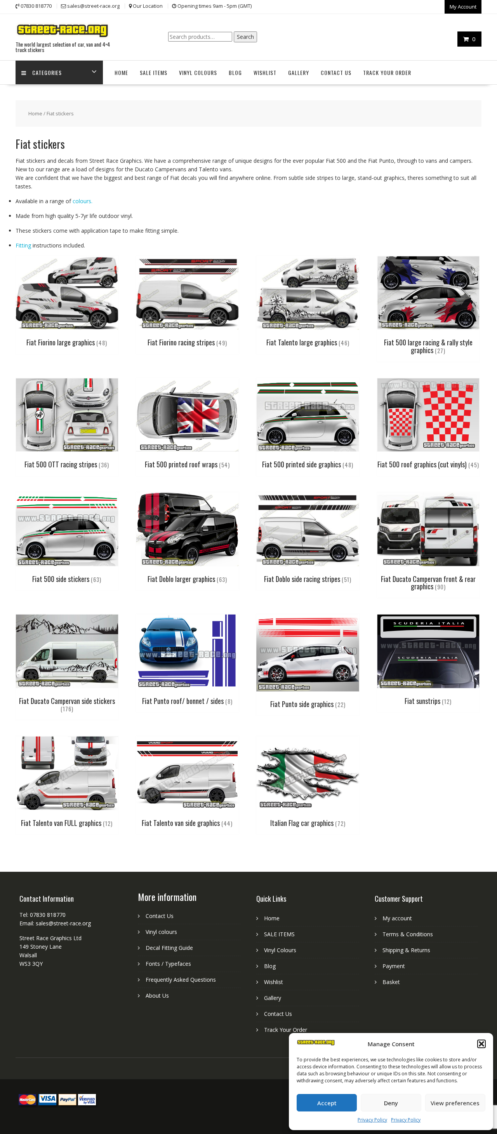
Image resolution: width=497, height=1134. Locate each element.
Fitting (23, 245)
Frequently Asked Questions (181, 979)
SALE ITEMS (153, 72)
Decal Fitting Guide (169, 947)
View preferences (455, 1103)
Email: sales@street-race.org (55, 923)
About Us (157, 995)
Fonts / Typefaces (168, 963)
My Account (463, 6)
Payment (393, 966)
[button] (481, 1044)
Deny (391, 1103)
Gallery (298, 72)
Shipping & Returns (406, 950)
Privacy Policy (372, 1120)
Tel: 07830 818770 (42, 914)
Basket (391, 982)
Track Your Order (387, 72)
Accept (327, 1103)
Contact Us (336, 72)
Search (245, 36)
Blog (235, 72)
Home (121, 72)
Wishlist (265, 72)
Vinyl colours (161, 931)
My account (397, 918)
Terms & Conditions (407, 934)
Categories (47, 72)
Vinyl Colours (198, 72)
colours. (82, 201)
